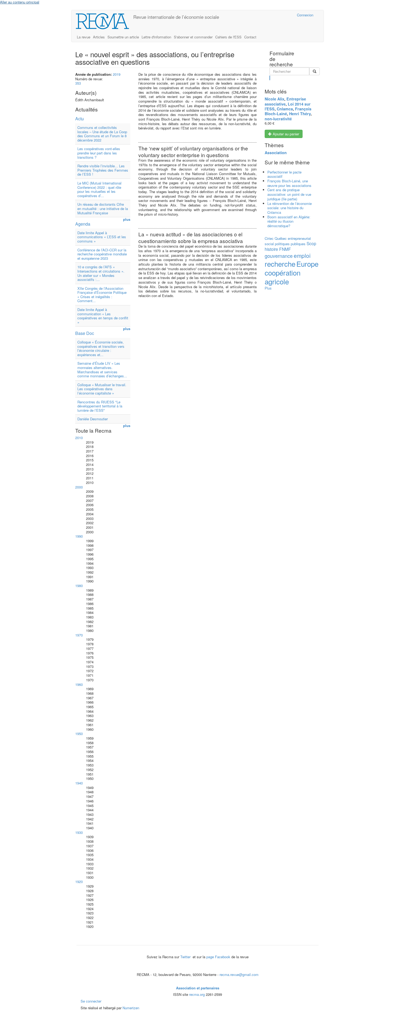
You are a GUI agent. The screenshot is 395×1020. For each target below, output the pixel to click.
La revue (83, 36)
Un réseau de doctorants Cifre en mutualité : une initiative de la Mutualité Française (102, 208)
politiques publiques (290, 243)
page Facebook (218, 956)
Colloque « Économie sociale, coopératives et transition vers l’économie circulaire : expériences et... (100, 348)
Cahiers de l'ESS (228, 36)
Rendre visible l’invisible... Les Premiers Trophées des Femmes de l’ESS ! (102, 170)
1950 (79, 733)
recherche (280, 264)
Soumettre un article (123, 36)
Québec (281, 238)
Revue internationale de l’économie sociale (176, 16)
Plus (268, 288)
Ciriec (269, 238)
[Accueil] (104, 21)
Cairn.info (269, 14)
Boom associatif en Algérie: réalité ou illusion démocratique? (288, 221)
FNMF (285, 249)
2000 (79, 487)
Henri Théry (300, 113)
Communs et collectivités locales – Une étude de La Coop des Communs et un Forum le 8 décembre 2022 (102, 134)
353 (78, 83)
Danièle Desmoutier (92, 418)
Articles (99, 36)
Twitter (186, 956)
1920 (79, 881)
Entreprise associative (285, 101)
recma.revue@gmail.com (239, 974)
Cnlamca (285, 108)
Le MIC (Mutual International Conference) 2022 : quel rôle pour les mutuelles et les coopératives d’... (99, 189)
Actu (79, 118)
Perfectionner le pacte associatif (284, 174)
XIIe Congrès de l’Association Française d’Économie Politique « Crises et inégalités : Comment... (102, 294)
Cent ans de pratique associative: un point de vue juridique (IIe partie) (289, 194)
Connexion (305, 14)
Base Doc (84, 333)
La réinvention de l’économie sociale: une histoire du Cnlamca (289, 208)
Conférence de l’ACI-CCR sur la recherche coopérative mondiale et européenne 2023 (102, 254)
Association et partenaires (197, 987)
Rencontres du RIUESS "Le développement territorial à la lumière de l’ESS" (99, 406)
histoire (271, 249)
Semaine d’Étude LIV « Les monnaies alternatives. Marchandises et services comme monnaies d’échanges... (102, 369)
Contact (250, 36)
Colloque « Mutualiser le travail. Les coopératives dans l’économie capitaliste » (101, 389)
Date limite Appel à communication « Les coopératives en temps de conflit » (102, 316)
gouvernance (279, 255)
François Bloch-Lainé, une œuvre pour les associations (289, 183)
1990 (79, 536)
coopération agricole (282, 276)
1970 (79, 635)
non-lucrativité (278, 118)
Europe (307, 264)
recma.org (197, 994)
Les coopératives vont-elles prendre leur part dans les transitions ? (98, 153)
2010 (79, 437)
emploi (302, 255)
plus (126, 219)
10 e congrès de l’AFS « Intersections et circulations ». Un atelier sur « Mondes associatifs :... (100, 273)
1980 (79, 585)
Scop (311, 243)
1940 (79, 783)
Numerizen (131, 1007)
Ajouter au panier (285, 133)
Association (276, 152)
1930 (79, 832)
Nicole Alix (274, 99)
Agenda (82, 224)
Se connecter (91, 1001)
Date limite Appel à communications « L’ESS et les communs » (101, 237)
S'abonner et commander (193, 36)
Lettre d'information (156, 36)
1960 (79, 684)
